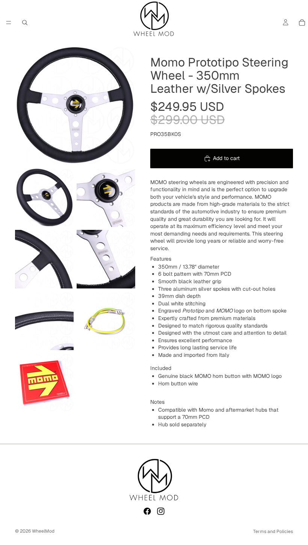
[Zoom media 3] (106, 197)
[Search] (25, 22)
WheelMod (43, 531)
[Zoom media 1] (75, 105)
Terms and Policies (273, 531)
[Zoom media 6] (44, 320)
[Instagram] (160, 511)
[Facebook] (147, 511)
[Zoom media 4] (44, 259)
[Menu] (8, 22)
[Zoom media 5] (106, 259)
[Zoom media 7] (106, 320)
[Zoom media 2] (44, 197)
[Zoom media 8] (44, 382)
